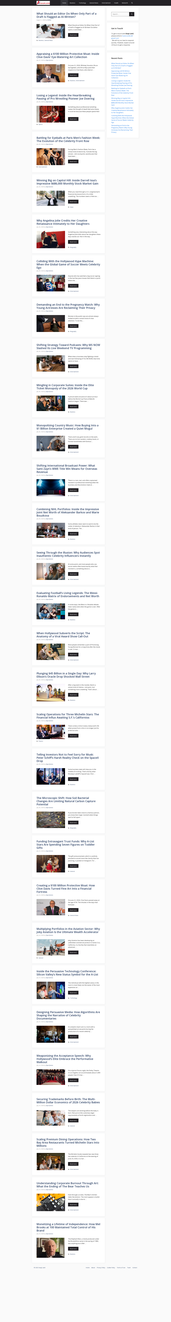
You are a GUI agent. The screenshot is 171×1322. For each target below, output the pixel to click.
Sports (41, 124)
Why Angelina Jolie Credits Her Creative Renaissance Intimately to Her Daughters (63, 222)
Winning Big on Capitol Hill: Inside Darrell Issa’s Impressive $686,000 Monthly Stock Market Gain (67, 181)
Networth (125, 3)
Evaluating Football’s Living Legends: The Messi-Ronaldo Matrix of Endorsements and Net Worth (68, 594)
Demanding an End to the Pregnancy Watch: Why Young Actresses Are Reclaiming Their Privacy (68, 306)
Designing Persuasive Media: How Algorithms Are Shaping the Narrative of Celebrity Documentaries (68, 1015)
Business (72, 3)
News (71, 207)
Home (64, 3)
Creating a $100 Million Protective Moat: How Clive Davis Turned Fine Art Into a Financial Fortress (66, 889)
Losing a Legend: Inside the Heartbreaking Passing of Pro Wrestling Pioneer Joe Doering (65, 97)
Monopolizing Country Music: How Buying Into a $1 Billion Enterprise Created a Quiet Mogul (68, 426)
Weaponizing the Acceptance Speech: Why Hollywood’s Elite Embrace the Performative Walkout (65, 1059)
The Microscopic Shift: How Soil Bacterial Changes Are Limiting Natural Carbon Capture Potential (66, 801)
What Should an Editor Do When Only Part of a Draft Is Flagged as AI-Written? (66, 15)
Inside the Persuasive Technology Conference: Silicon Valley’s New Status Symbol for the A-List (67, 972)
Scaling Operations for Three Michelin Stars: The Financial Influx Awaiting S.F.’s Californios (68, 715)
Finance (41, 741)
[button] (132, 3)
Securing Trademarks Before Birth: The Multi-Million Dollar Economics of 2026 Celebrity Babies (68, 1100)
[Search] (131, 14)
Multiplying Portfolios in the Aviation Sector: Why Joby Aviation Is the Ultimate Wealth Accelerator (68, 930)
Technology (82, 3)
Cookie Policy (111, 1267)
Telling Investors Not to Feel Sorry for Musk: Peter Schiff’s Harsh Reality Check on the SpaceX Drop (68, 758)
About (93, 1267)
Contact (134, 1267)
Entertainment (106, 3)
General (72, 871)
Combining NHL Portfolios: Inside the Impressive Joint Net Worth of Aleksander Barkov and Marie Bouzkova (68, 512)
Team (129, 1267)
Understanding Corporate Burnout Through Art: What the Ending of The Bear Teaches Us (68, 1184)
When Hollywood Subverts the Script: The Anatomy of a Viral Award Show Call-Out (63, 634)
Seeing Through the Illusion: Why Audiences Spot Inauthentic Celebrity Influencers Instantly (68, 554)
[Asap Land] (43, 3)
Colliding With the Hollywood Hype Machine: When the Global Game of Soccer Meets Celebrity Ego (68, 264)
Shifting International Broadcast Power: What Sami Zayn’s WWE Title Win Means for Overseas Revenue (67, 469)
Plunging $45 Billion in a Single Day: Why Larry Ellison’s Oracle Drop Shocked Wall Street (66, 675)
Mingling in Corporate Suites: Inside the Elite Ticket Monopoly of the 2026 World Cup (65, 386)
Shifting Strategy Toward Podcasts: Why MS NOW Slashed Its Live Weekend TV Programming (68, 346)
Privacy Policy (101, 1267)
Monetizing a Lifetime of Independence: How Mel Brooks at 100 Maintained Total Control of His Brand (68, 1227)
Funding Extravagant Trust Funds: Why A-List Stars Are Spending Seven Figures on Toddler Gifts (66, 845)
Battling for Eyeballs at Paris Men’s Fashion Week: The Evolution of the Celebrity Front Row (68, 139)
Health (116, 3)
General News (94, 3)
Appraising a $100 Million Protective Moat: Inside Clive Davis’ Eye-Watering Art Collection (68, 55)
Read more (73, 35)
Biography (73, 247)
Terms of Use (121, 1267)
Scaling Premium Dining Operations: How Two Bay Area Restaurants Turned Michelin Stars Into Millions (68, 1142)
